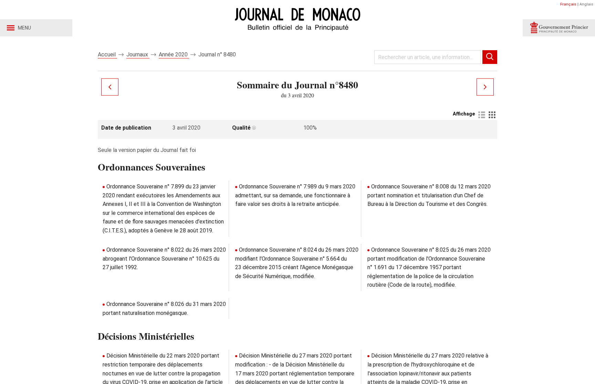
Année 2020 (174, 54)
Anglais (586, 4)
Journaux (137, 54)
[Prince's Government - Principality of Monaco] (559, 27)
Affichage (464, 114)
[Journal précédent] (109, 87)
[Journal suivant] (485, 87)
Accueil (107, 54)
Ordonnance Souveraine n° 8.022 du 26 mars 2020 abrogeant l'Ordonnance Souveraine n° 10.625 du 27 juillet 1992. (164, 258)
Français (568, 4)
